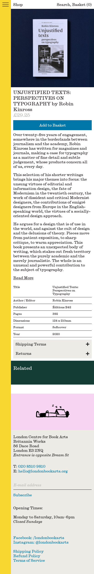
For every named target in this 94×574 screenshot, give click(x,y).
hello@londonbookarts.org (43, 471)
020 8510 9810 (31, 466)
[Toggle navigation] (5, 4)
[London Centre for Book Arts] (52, 412)
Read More (23, 278)
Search (63, 4)
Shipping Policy (28, 551)
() (82, 4)
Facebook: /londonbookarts (38, 537)
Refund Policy (26, 556)
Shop (18, 4)
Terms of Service (29, 560)
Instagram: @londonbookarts (40, 542)
